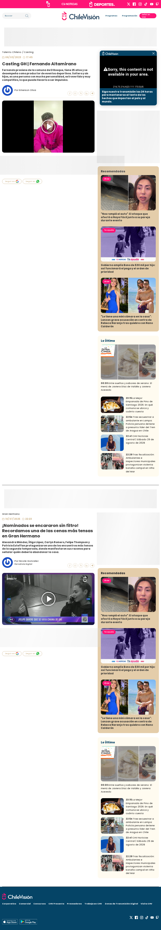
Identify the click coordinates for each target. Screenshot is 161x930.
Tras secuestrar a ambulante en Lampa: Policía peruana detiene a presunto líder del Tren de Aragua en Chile (140, 423)
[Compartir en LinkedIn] (86, 93)
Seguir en (10, 181)
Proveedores (74, 903)
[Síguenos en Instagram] (140, 4)
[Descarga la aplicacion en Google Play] (10, 921)
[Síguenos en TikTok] (145, 4)
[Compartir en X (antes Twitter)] (81, 93)
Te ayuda (109, 230)
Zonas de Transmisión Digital (121, 903)
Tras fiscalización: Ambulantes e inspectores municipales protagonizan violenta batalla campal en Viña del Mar (140, 463)
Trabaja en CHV (93, 903)
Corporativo (9, 903)
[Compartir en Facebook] (70, 93)
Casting (29, 52)
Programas (111, 15)
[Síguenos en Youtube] (151, 4)
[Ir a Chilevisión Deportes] (102, 4)
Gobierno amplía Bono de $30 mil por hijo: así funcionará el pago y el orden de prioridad (128, 268)
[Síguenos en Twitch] (157, 4)
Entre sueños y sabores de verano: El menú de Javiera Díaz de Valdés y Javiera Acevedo (126, 387)
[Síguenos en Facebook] (134, 4)
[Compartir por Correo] (92, 93)
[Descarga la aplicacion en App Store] (28, 921)
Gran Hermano (11, 514)
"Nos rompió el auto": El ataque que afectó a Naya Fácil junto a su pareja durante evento (125, 217)
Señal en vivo (146, 15)
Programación (129, 15)
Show (106, 179)
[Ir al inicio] (80, 15)
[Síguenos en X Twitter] (128, 4)
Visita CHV (146, 903)
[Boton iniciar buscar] (27, 15)
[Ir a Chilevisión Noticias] (70, 4)
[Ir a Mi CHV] (48, 4)
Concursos (39, 903)
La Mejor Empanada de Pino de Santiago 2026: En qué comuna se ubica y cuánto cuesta (139, 405)
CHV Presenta (56, 903)
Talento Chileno (11, 52)
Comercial (25, 903)
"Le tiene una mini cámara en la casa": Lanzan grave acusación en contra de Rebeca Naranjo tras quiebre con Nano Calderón (127, 321)
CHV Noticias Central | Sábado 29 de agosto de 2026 (140, 439)
